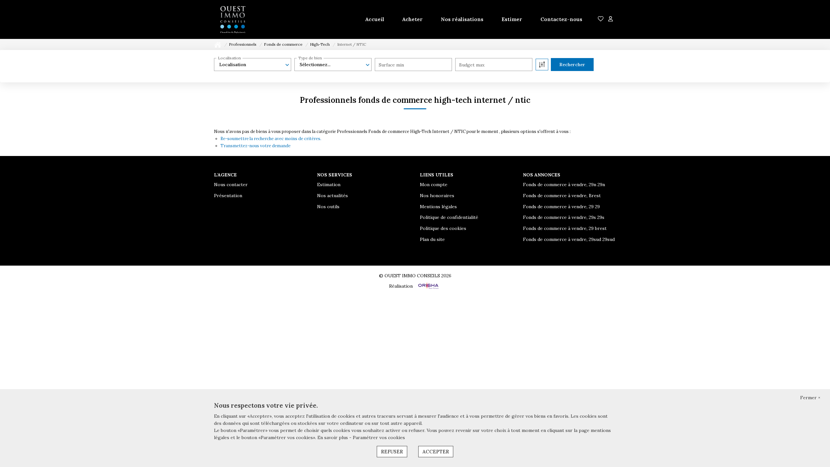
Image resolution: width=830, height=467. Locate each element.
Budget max (471, 65)
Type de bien (310, 57)
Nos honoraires (437, 195)
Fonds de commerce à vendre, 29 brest (565, 228)
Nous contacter (231, 184)
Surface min (391, 65)
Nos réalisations (462, 19)
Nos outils (328, 207)
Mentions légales (438, 207)
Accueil (374, 19)
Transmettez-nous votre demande (255, 146)
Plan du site (432, 239)
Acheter (412, 19)
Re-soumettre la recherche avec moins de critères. (270, 138)
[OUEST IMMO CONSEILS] (233, 19)
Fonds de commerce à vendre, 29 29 (561, 207)
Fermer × (810, 398)
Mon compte (433, 184)
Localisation (229, 57)
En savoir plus (333, 437)
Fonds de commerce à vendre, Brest (562, 195)
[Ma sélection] (601, 19)
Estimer (512, 19)
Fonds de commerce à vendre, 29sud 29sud (569, 239)
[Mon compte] (610, 19)
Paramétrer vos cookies (379, 437)
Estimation (328, 184)
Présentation (228, 195)
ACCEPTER (435, 452)
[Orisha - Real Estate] (427, 286)
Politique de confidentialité (449, 217)
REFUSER (392, 452)
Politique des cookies (443, 228)
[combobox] (252, 64)
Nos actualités (332, 195)
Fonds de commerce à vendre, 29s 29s (563, 217)
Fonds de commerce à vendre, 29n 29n (564, 184)
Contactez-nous (561, 19)
